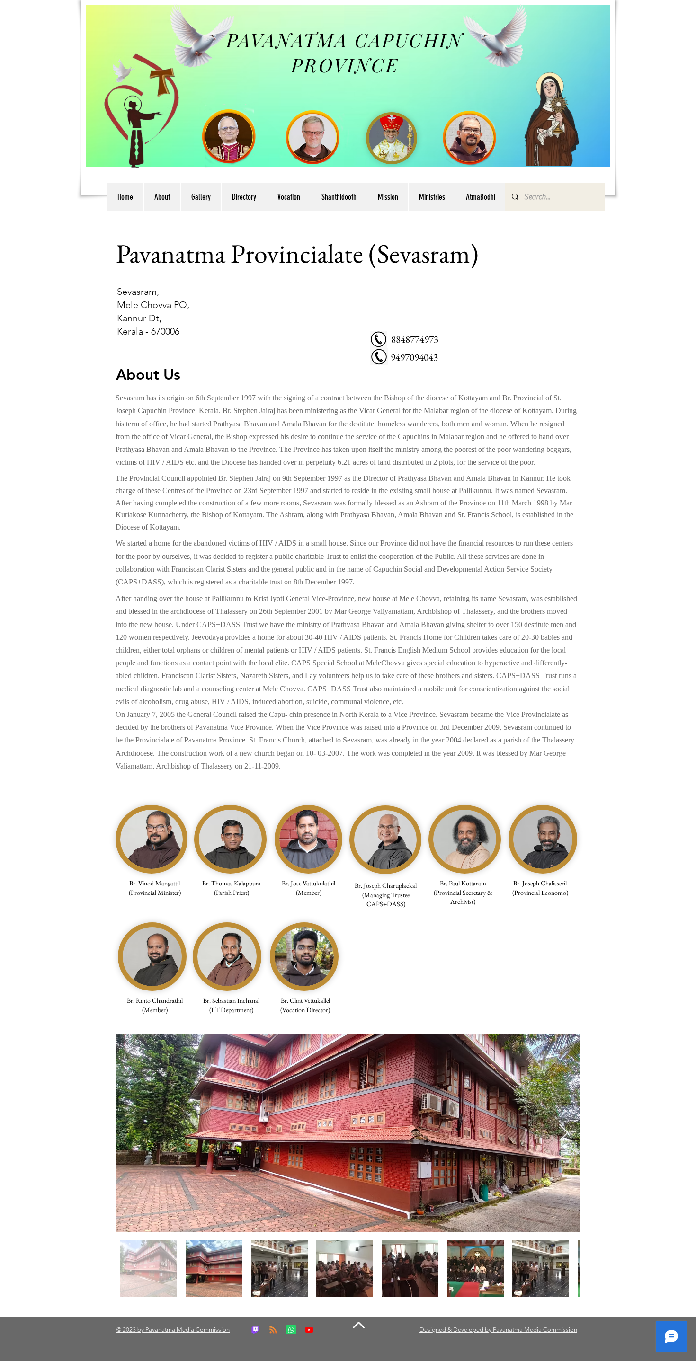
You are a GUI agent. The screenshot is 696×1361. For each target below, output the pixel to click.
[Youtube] (309, 1329)
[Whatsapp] (291, 1329)
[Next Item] (563, 1133)
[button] (244, 197)
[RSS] (273, 1329)
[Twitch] (255, 1329)
